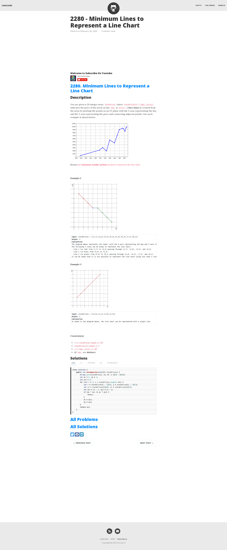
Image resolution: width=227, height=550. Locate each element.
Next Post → (147, 443)
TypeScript (112, 363)
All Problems (84, 419)
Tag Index (210, 5)
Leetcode (7, 5)
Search (221, 5)
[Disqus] (113, 483)
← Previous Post (82, 443)
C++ (81, 363)
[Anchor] (144, 25)
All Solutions (84, 426)
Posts (198, 5)
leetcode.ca (122, 539)
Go (101, 363)
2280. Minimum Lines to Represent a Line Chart (109, 88)
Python (91, 363)
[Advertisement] (113, 51)
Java (73, 363)
